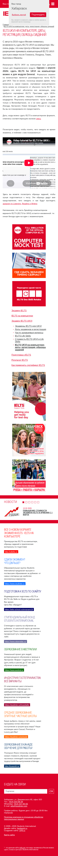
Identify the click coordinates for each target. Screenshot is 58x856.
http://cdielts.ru (11, 552)
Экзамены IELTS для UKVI (28, 326)
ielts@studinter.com (19, 806)
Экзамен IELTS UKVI (21, 321)
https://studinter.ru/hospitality (17, 705)
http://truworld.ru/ (12, 766)
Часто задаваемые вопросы (29, 332)
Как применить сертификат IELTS (28, 365)
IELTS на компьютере (22, 316)
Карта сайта (9, 835)
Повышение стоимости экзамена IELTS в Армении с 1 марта (37, 513)
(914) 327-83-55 (21, 804)
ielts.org (22, 848)
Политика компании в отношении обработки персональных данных (23, 818)
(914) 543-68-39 (16, 802)
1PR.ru (22, 830)
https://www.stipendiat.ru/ (15, 641)
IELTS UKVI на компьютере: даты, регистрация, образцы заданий (29, 26)
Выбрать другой (19, 15)
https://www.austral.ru (14, 670)
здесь (38, 119)
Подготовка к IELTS (21, 355)
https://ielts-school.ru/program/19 (19, 609)
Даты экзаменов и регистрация (30, 329)
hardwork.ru (22, 828)
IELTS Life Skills (23, 336)
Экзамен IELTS (19, 310)
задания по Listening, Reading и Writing (20, 204)
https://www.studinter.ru (15, 584)
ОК (51, 791)
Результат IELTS (19, 360)
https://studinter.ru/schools (16, 737)
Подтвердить (38, 14)
